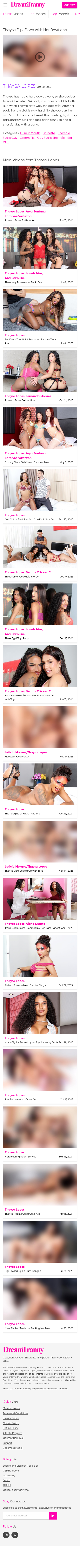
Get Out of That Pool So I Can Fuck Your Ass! (30, 519)
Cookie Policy (11, 1423)
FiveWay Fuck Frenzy (17, 756)
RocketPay (9, 1475)
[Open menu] (5, 5)
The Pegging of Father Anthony (22, 813)
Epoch (6, 1480)
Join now (69, 5)
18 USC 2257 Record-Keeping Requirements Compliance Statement (35, 1389)
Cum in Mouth (30, 133)
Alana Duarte (35, 924)
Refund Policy (10, 1428)
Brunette (49, 133)
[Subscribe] (53, 1516)
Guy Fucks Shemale (51, 138)
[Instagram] (6, 1535)
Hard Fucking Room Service (20, 1157)
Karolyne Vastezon (18, 216)
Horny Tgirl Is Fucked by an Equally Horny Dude (31, 1042)
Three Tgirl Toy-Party (17, 638)
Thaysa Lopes (19, 86)
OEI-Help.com (11, 1471)
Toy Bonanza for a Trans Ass (21, 1099)
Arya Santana (36, 211)
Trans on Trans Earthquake (20, 220)
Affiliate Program (12, 1433)
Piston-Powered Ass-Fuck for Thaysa (26, 985)
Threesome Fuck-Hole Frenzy (22, 577)
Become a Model (13, 1448)
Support (7, 1443)
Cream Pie (27, 138)
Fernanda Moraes (38, 396)
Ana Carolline (15, 278)
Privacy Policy (11, 1418)
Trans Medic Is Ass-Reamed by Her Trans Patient (32, 928)
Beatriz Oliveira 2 (38, 572)
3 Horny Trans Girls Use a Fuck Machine (27, 462)
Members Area (11, 1408)
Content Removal (13, 1438)
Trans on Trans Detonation (20, 400)
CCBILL (7, 1485)
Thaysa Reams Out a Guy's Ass (22, 1214)
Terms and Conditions (15, 1413)
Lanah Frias (34, 273)
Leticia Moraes (15, 752)
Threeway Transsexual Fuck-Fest (24, 282)
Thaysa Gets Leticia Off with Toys (24, 871)
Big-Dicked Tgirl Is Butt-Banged (23, 1271)
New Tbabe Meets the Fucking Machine (27, 1328)
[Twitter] (14, 1535)
